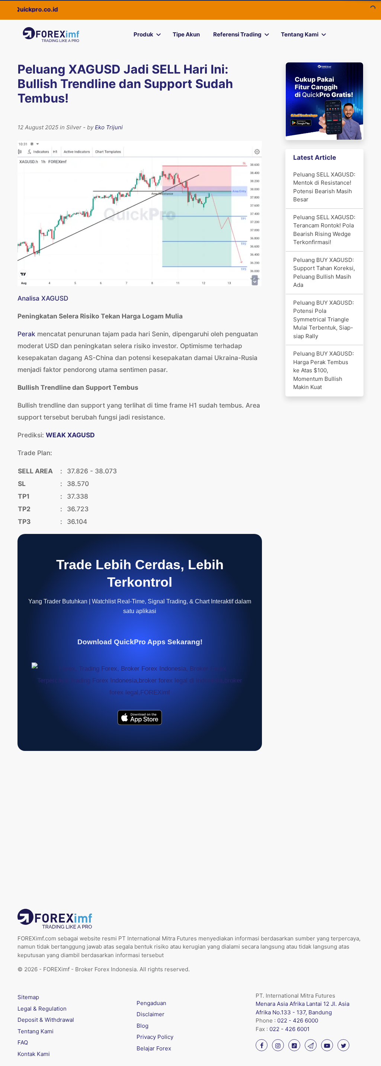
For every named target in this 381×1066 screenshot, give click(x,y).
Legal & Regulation (42, 1008)
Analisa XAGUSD (42, 298)
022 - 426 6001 (289, 1029)
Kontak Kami (33, 1053)
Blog (142, 1025)
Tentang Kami (299, 34)
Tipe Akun (186, 34)
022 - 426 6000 (297, 1020)
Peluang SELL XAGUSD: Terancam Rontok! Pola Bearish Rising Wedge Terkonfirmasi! (324, 230)
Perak (26, 334)
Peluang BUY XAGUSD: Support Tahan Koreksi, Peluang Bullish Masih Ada (324, 272)
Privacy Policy (155, 1036)
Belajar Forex (154, 1048)
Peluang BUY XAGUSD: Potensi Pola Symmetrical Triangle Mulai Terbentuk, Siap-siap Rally (323, 319)
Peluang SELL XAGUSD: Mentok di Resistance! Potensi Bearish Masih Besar (324, 187)
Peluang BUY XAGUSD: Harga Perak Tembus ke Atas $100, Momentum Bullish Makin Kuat (323, 370)
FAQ (22, 1042)
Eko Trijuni (109, 127)
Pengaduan (151, 1003)
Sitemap (28, 997)
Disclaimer (150, 1014)
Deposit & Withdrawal (45, 1019)
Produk (143, 34)
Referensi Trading (237, 34)
